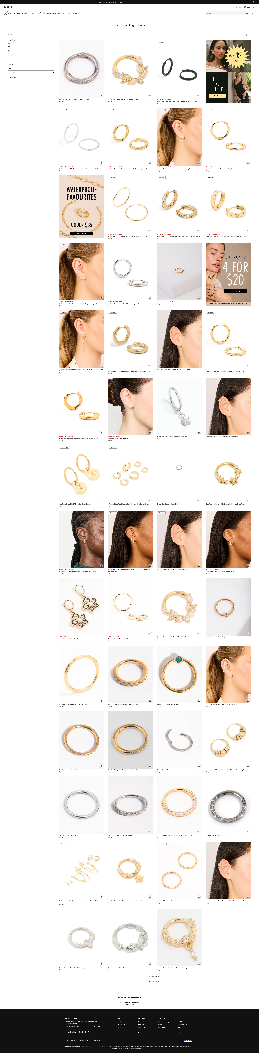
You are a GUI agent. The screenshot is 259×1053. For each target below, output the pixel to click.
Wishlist (160, 1024)
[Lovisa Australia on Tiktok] (11, 7)
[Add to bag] (101, 95)
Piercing (160, 1030)
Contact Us (141, 1022)
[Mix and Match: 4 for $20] (228, 272)
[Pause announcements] (253, 2)
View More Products (155, 982)
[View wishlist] (254, 7)
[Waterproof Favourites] (81, 204)
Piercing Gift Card (182, 1024)
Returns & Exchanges (143, 1030)
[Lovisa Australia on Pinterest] (88, 1032)
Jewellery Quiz (182, 1033)
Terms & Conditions (70, 1040)
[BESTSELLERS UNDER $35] (228, 69)
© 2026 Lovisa (96, 1040)
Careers (120, 1027)
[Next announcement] (249, 2)
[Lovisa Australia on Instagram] (8, 7)
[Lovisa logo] (8, 13)
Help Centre (141, 1024)
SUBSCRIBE (97, 1026)
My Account (141, 1033)
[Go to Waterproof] (247, 13)
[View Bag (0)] (252, 13)
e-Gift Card (181, 1022)
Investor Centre (122, 1024)
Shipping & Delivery (143, 1027)
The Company (121, 1022)
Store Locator (161, 1027)
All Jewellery (11, 20)
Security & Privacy (83, 1040)
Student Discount (182, 1030)
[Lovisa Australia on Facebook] (5, 7)
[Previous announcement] (6, 2)
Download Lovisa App (164, 1022)
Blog (179, 1027)
